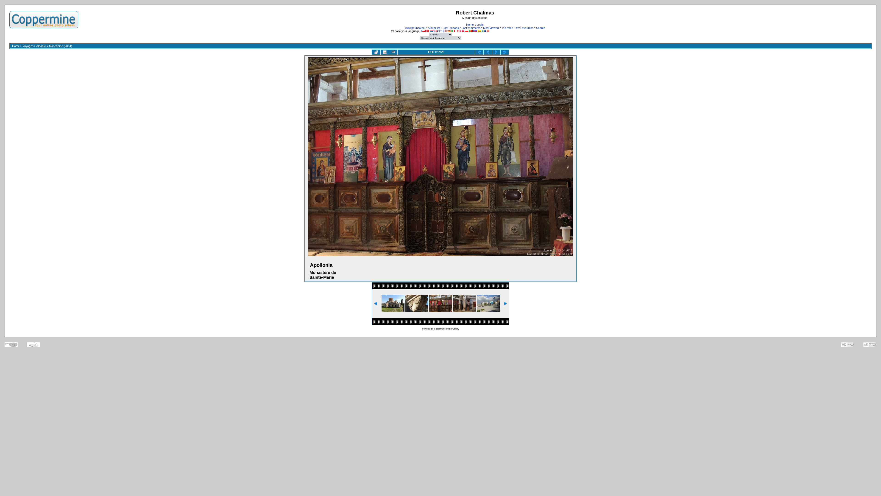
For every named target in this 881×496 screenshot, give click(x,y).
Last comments (471, 28)
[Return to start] (479, 52)
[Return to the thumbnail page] (376, 52)
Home (470, 24)
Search (540, 28)
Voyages (28, 46)
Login (480, 24)
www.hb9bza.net (415, 28)
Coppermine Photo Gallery (446, 329)
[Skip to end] (505, 52)
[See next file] (496, 52)
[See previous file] (488, 52)
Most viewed (491, 28)
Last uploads (451, 28)
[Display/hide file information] (385, 52)
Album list (434, 28)
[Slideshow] (393, 52)
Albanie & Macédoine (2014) (54, 46)
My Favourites (524, 28)
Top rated (507, 28)
